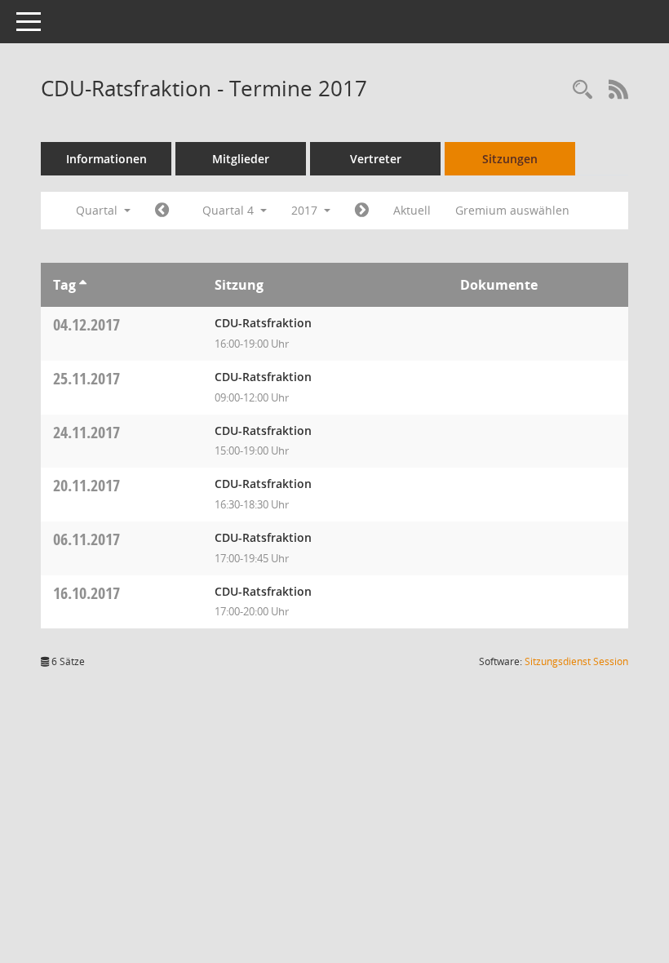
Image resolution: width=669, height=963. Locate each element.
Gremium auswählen (512, 210)
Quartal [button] (98, 210)
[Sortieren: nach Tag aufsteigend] (82, 285)
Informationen (106, 158)
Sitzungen (510, 158)
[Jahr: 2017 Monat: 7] (162, 210)
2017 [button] (306, 210)
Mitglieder (240, 158)
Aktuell (412, 210)
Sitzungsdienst (576, 661)
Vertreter (375, 158)
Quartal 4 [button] (229, 210)
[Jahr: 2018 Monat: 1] (362, 210)
